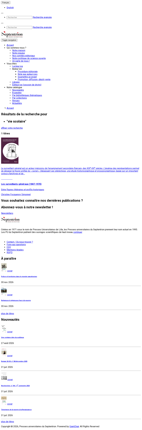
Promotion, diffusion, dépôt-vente (34, 79)
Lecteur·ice (17, 66)
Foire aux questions (16, 244)
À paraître (16, 92)
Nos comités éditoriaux (23, 55)
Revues (16, 100)
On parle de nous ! (21, 61)
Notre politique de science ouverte (29, 58)
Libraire (16, 82)
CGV (9, 247)
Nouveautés (18, 90)
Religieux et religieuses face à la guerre (16, 300)
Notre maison (18, 50)
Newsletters (7, 213)
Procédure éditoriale (28, 71)
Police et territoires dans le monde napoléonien (19, 276)
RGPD (9, 252)
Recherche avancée (42, 17)
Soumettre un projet (27, 77)
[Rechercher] (2, 13)
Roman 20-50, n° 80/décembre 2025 (14, 361)
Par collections (19, 98)
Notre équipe (18, 53)
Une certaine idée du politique (12, 337)
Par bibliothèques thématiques (27, 95)
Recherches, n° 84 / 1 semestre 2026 (15, 386)
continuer (77, 232)
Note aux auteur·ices (27, 74)
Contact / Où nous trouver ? (20, 242)
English (10, 7)
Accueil (10, 45)
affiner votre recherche (12, 128)
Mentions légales (15, 250)
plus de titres (7, 313)
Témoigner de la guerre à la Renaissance (16, 410)
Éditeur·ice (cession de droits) (26, 84)
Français (5, 3)
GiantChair (74, 426)
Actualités (17, 103)
